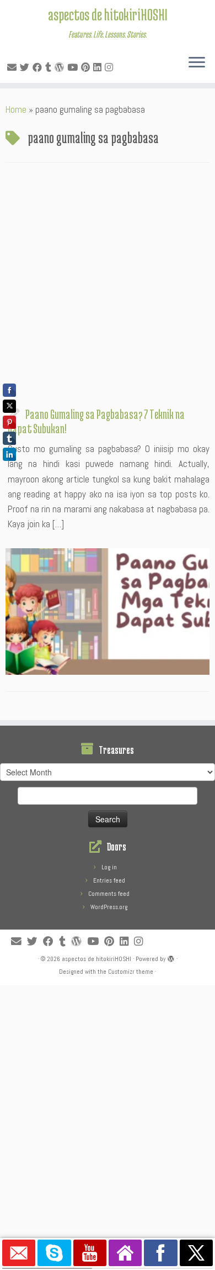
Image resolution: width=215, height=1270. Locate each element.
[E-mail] (13, 67)
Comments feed (109, 894)
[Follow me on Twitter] (26, 67)
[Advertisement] (107, 288)
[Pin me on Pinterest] (87, 67)
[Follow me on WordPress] (61, 67)
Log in (109, 867)
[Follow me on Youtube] (74, 67)
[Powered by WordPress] (171, 957)
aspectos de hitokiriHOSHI (108, 14)
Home (16, 109)
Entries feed (109, 880)
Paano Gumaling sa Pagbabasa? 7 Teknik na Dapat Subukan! (96, 421)
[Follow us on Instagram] (110, 67)
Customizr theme (130, 971)
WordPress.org (108, 907)
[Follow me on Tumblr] (50, 67)
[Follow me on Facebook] (39, 67)
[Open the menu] (197, 63)
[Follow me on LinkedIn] (99, 67)
